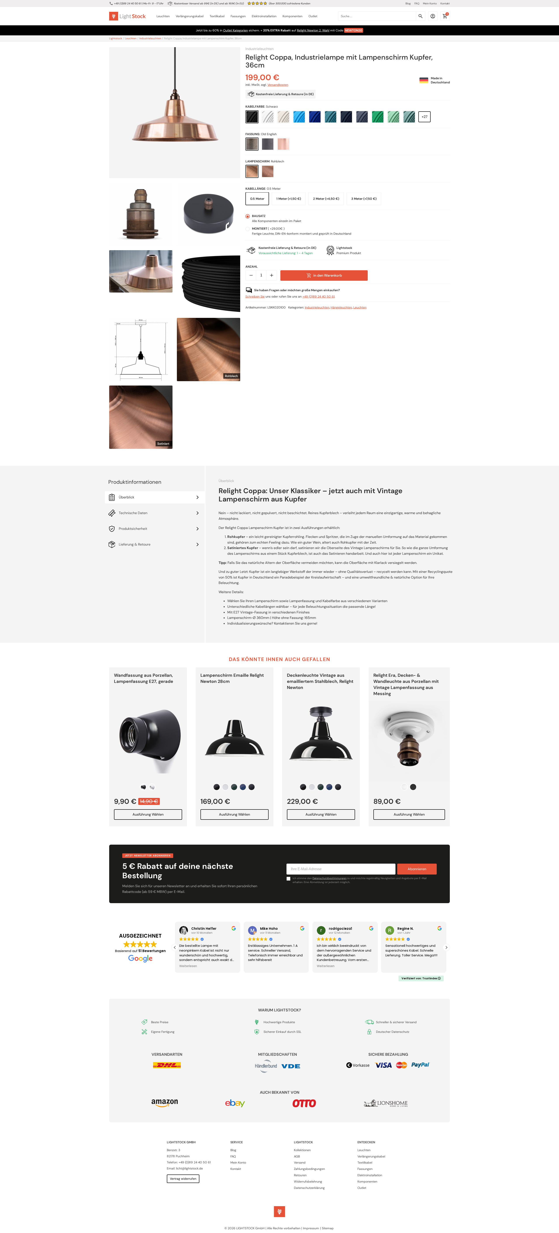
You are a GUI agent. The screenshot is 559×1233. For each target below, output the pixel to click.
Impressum (311, 1228)
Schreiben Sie (255, 297)
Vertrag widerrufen (183, 1179)
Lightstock (115, 38)
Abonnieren (417, 869)
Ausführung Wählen (148, 814)
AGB (297, 1156)
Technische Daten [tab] (133, 513)
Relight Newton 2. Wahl (313, 30)
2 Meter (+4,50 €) (326, 199)
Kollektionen (302, 1150)
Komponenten (292, 16)
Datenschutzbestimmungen (329, 878)
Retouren (300, 1175)
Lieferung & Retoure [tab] (134, 544)
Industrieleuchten (150, 38)
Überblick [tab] (126, 497)
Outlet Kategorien (235, 30)
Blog (408, 3)
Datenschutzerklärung (309, 1188)
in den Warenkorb (327, 275)
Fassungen (238, 16)
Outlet (313, 16)
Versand (299, 1162)
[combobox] (381, 16)
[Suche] (420, 16)
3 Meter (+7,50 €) (363, 199)
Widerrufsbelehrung (308, 1181)
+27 (425, 116)
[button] (446, 947)
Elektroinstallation (264, 16)
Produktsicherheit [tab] (133, 528)
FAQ (416, 3)
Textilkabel (217, 16)
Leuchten (163, 16)
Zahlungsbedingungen (309, 1169)
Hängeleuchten (341, 308)
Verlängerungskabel (190, 16)
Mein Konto (430, 3)
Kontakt (445, 3)
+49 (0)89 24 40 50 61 (127, 3)
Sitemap (328, 1228)
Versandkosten (277, 85)
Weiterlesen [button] (188, 966)
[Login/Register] (433, 16)
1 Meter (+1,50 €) (288, 199)
